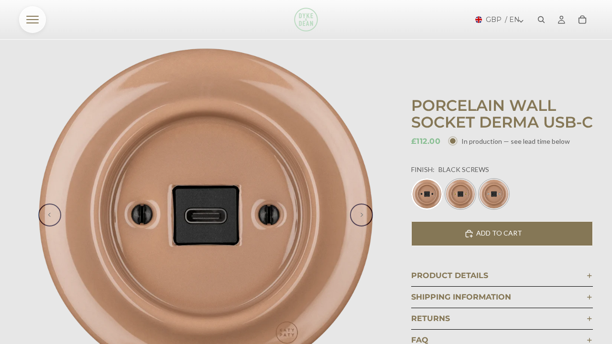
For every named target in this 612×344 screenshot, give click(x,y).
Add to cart (499, 233)
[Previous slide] (49, 215)
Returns (430, 318)
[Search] (541, 19)
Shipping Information (461, 296)
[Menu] (32, 19)
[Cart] (582, 19)
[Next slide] (361, 215)
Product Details (449, 275)
